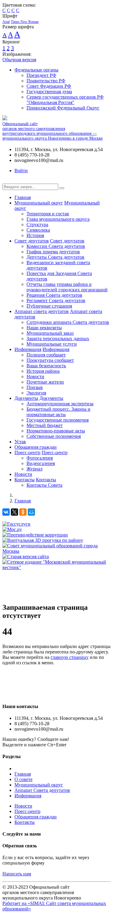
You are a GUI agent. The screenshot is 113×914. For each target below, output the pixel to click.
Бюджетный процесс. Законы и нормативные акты (58, 411)
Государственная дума (49, 91)
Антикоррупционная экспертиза (60, 403)
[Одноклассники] (23, 512)
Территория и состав (48, 213)
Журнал (34, 468)
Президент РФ (41, 75)
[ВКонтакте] (6, 512)
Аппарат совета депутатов (41, 311)
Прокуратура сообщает (50, 360)
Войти (21, 170)
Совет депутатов (31, 240)
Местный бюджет (45, 425)
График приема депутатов (53, 251)
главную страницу (70, 657)
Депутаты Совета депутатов (55, 257)
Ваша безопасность (46, 365)
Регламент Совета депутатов (56, 300)
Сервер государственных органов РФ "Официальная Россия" (65, 99)
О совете (23, 779)
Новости (35, 376)
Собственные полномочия (54, 436)
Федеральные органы (36, 69)
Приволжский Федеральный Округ (63, 107)
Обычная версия (19, 59)
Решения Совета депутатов (54, 295)
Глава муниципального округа (58, 219)
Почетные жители (45, 381)
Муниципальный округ (38, 202)
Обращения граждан (35, 447)
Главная (22, 197)
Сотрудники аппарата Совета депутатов (68, 322)
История (35, 235)
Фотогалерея (40, 457)
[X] (14, 512)
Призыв (35, 387)
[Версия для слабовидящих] (6, 180)
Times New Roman (25, 22)
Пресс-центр (27, 452)
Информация (27, 349)
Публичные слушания (49, 305)
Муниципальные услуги (52, 343)
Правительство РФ (46, 80)
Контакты (24, 479)
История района (43, 371)
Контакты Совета (44, 485)
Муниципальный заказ (50, 333)
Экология (36, 392)
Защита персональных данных (58, 338)
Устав (20, 441)
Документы (26, 398)
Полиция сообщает (46, 354)
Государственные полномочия (58, 419)
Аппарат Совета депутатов (42, 790)
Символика (38, 229)
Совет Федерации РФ (49, 86)
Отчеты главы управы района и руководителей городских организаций (67, 287)
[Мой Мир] (31, 512)
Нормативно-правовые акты (56, 430)
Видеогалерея (41, 463)
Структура (37, 224)
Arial (6, 22)
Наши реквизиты (44, 327)
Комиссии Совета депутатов (56, 246)
